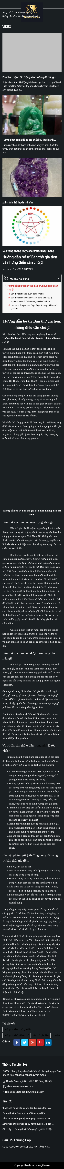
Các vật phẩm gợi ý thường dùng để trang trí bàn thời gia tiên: (34, 307)
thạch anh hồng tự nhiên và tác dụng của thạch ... (26, 1108)
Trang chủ (6, 12)
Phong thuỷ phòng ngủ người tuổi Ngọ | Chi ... (24, 1113)
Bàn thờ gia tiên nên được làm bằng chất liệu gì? (32, 298)
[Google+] (32, 1042)
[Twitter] (24, 1042)
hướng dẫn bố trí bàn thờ (16, 1035)
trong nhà (40, 745)
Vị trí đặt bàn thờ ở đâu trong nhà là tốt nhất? (30, 302)
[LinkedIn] (48, 1042)
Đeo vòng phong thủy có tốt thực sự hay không (28, 251)
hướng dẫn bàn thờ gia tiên (17, 1029)
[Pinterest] (40, 1042)
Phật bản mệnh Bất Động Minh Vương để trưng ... (29, 77)
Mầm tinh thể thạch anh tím (17, 202)
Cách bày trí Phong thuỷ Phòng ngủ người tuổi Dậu (27, 1129)
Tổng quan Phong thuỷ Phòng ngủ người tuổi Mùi (26, 1119)
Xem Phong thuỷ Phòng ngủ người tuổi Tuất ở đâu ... (27, 1124)
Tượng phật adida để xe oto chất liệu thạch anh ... (29, 140)
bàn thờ (56, 1035)
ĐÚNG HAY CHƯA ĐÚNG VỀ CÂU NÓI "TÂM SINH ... (26, 1147)
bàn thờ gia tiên (40, 1035)
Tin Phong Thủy (21, 12)
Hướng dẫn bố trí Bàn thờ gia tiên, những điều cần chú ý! (33, 288)
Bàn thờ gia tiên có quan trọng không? (27, 294)
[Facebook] (16, 1042)
